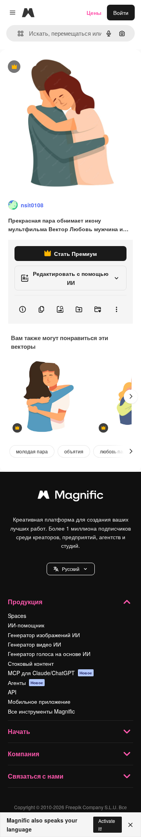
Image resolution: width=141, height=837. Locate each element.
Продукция (25, 601)
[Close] (130, 825)
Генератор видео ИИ (34, 644)
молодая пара (32, 451)
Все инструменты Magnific (41, 711)
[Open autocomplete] (17, 33)
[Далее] (131, 396)
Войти (120, 12)
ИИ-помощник (26, 625)
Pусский (71, 568)
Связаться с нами (35, 776)
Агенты (25, 683)
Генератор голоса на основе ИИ (49, 654)
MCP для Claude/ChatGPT (50, 673)
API (12, 692)
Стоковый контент (31, 663)
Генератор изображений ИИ (44, 635)
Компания (23, 753)
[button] (71, 569)
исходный (52, 67)
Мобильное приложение (39, 701)
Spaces (17, 616)
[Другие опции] (116, 309)
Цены (94, 12)
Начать (19, 731)
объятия (73, 451)
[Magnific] (70, 496)
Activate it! (106, 824)
